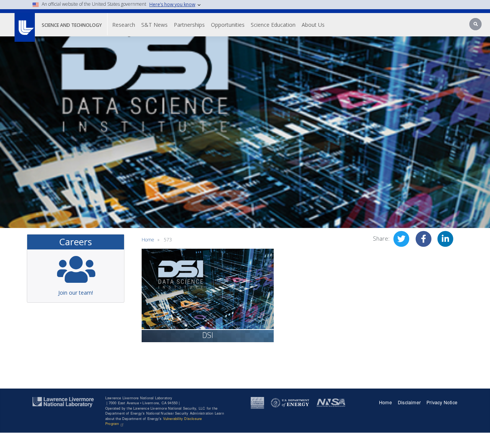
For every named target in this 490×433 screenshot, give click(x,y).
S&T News (154, 24)
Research (123, 24)
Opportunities (228, 24)
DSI (207, 335)
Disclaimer (409, 402)
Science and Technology (72, 25)
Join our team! (75, 292)
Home (148, 239)
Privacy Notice (441, 402)
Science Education (273, 24)
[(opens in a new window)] (257, 402)
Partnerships (189, 24)
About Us (313, 24)
